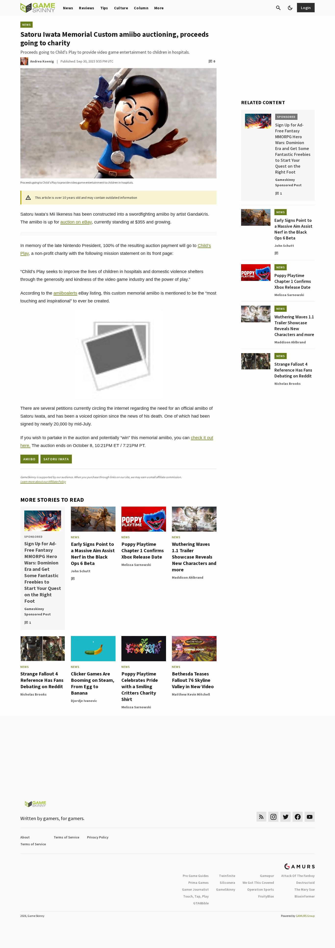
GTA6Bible (201, 903)
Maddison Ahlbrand (187, 577)
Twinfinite (227, 875)
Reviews (86, 7)
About (25, 837)
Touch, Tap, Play (196, 896)
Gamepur (267, 875)
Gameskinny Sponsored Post (37, 611)
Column (141, 7)
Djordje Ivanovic (84, 701)
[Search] (278, 8)
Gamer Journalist (195, 889)
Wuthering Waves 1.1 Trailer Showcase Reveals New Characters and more (194, 557)
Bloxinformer (305, 896)
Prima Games (198, 882)
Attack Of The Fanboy (298, 875)
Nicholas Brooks (33, 694)
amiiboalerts (65, 293)
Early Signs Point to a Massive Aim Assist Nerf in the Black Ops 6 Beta (93, 553)
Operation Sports (260, 889)
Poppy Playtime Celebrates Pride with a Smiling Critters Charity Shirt (139, 686)
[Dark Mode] (290, 8)
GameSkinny (225, 889)
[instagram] (273, 817)
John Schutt (80, 571)
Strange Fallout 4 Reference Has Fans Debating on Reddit (42, 680)
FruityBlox (266, 896)
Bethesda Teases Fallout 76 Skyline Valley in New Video (193, 680)
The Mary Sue (304, 889)
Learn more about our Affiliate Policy (43, 481)
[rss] (261, 817)
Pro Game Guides (196, 875)
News (68, 7)
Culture (121, 7)
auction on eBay (76, 222)
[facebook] (298, 817)
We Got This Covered (258, 882)
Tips (104, 7)
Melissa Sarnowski (136, 564)
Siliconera (227, 882)
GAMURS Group (305, 916)
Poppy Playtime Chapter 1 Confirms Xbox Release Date (142, 550)
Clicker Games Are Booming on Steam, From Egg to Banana (92, 683)
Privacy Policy (97, 837)
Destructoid (305, 882)
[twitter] (285, 817)
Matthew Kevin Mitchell (191, 694)
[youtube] (310, 817)
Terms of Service (66, 837)
